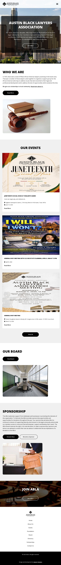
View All (30, 334)
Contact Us (30, 546)
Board (30, 535)
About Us (30, 524)
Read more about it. (37, 86)
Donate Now (11, 437)
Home (30, 520)
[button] (57, 4)
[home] (10, 4)
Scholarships (30, 542)
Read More (10, 93)
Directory (30, 538)
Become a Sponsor (28, 437)
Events (30, 528)
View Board (10, 359)
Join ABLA (30, 46)
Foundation (30, 531)
